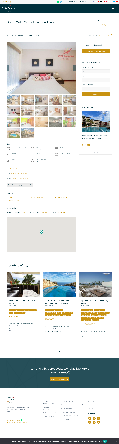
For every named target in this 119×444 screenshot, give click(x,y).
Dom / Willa (13, 168)
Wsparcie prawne (48, 416)
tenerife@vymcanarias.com (18, 423)
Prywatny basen (38, 197)
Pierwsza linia (66, 315)
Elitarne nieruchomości (20, 178)
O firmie (91, 401)
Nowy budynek (86, 317)
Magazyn (48, 310)
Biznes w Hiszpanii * (67, 408)
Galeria (90, 408)
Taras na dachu (62, 197)
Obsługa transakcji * (49, 413)
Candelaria (44, 212)
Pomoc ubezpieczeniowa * (49, 402)
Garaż (10, 197)
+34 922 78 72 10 (71, 2)
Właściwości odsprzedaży (19, 173)
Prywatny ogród (32, 310)
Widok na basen (92, 312)
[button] (41, 232)
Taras (11, 312)
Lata (83, 76)
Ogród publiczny (20, 310)
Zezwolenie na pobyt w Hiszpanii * (72, 405)
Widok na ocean (14, 200)
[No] (117, 441)
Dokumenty (65, 419)
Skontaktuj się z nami (59, 379)
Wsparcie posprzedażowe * (48, 408)
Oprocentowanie (88, 85)
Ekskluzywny (86, 315)
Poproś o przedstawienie (96, 51)
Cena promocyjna (88, 67)
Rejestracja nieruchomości (69, 416)
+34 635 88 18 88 (14, 420)
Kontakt (90, 405)
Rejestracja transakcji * (68, 412)
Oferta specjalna (98, 317)
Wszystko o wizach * (67, 401)
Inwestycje (95, 320)
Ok (105, 441)
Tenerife (23, 212)
